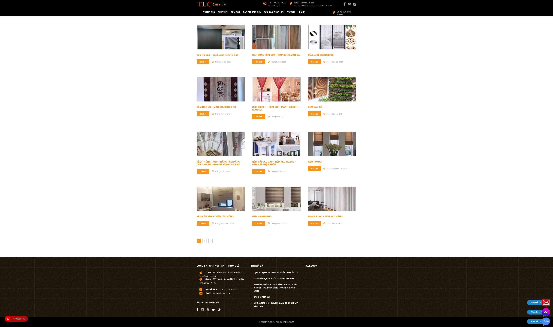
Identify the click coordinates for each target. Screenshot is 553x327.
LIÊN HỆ (301, 12)
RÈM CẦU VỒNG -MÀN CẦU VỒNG (215, 216)
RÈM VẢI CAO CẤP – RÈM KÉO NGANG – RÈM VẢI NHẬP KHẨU (274, 163)
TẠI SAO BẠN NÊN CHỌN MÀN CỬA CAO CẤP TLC (276, 273)
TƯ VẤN (291, 12)
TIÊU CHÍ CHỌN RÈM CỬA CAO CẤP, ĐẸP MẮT (274, 279)
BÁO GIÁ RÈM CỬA (252, 12)
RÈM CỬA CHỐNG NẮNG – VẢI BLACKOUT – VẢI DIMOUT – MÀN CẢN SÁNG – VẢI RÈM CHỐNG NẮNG (275, 288)
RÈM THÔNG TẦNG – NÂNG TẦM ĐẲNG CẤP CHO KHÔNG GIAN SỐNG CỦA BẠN (218, 163)
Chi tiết (203, 62)
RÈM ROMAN (315, 161)
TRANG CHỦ (209, 12)
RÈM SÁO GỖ (315, 107)
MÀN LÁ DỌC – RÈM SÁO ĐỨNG (325, 216)
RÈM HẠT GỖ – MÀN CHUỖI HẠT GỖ (216, 107)
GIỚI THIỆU (223, 12)
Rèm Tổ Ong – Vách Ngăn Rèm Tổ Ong (217, 55)
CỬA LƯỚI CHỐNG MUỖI (321, 55)
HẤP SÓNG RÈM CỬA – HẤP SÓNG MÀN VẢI (276, 55)
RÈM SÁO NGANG (261, 216)
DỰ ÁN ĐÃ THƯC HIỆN (274, 12)
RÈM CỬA (235, 12)
